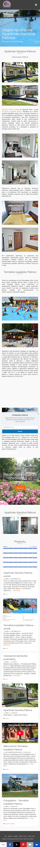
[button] (20, 415)
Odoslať (20, 431)
